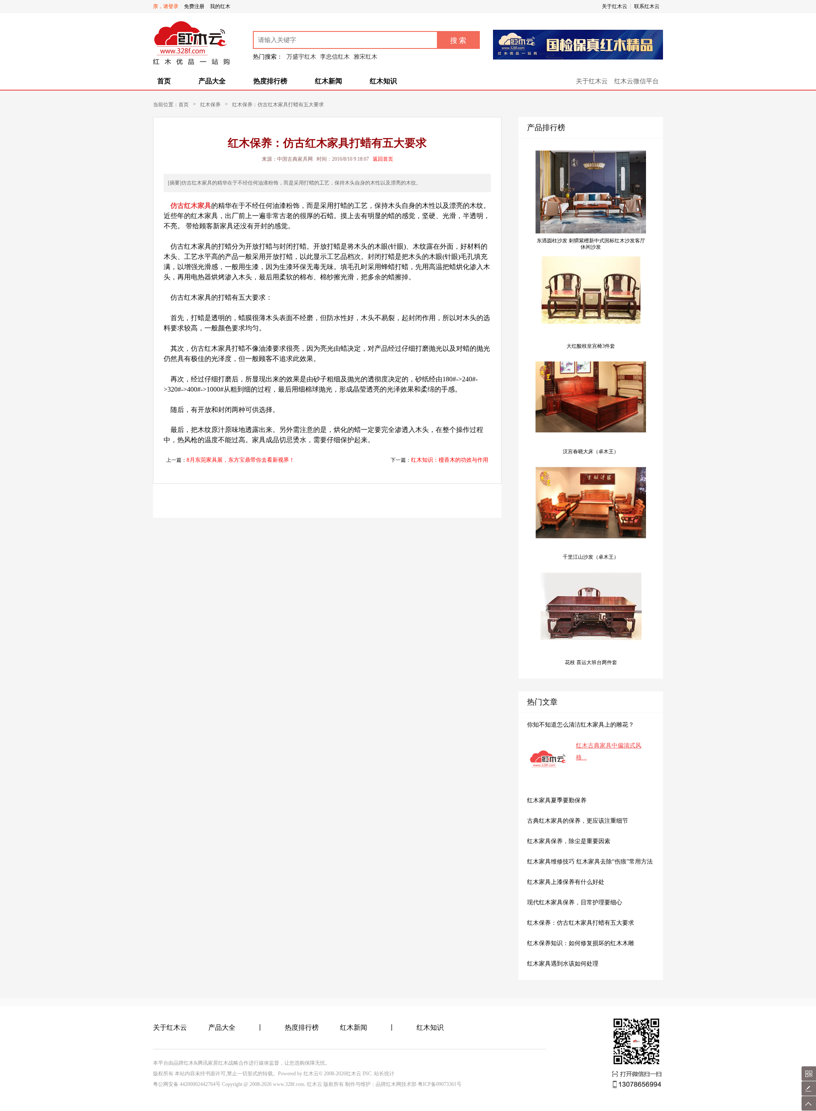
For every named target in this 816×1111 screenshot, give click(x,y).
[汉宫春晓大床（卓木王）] (591, 431)
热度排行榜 (270, 81)
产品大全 (212, 81)
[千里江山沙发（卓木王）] (591, 537)
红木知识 (383, 81)
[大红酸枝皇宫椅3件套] (590, 322)
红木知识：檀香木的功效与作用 (449, 460)
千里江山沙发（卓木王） (591, 557)
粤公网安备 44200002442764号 (187, 1084)
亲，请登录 (165, 6)
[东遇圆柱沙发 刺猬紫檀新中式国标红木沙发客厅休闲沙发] (591, 232)
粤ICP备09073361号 (440, 1084)
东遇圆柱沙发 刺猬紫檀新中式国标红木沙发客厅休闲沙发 (591, 244)
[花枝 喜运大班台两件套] (591, 639)
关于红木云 (614, 6)
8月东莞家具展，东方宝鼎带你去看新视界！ (241, 460)
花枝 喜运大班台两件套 (591, 662)
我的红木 (220, 6)
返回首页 (383, 159)
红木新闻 (328, 81)
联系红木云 (647, 6)
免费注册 (194, 6)
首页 (164, 81)
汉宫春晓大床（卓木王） (591, 452)
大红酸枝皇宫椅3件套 (591, 346)
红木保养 (210, 105)
